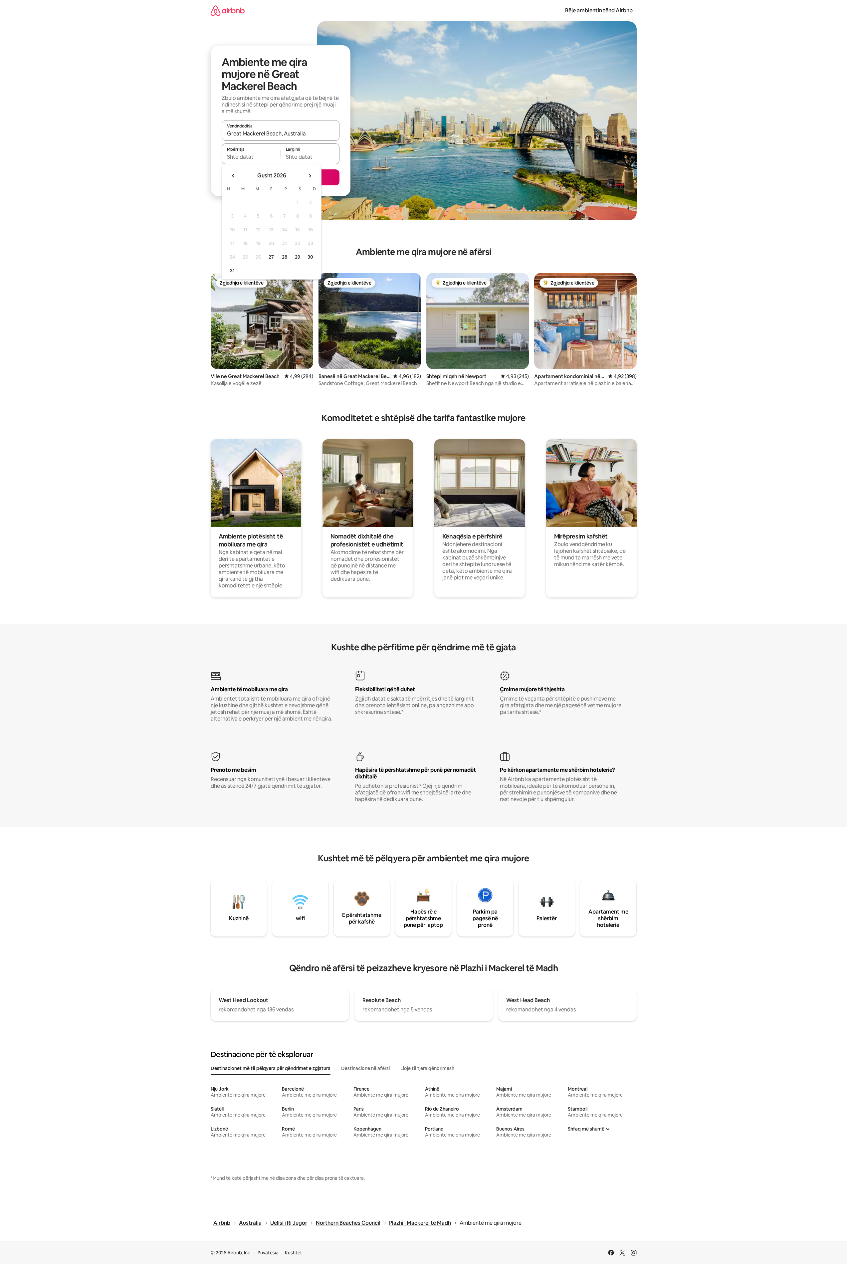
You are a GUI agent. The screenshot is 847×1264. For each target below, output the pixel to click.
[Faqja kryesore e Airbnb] (228, 10)
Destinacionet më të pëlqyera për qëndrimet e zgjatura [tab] (270, 1068)
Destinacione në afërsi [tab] (365, 1068)
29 (297, 257)
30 (310, 257)
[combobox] (280, 133)
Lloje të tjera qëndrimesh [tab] (427, 1068)
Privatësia (268, 1253)
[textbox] (251, 157)
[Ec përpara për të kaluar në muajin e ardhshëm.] (310, 176)
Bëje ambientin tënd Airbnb (599, 10)
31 (232, 271)
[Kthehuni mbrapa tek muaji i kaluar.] (233, 176)
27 (271, 257)
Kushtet (293, 1253)
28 (284, 257)
